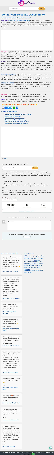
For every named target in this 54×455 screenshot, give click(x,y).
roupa (41, 270)
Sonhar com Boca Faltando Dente (10, 388)
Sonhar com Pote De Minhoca (11, 298)
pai (35, 267)
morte (31, 267)
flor (42, 263)
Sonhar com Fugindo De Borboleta (9, 312)
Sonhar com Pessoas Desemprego (23, 14)
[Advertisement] (27, 40)
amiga (33, 256)
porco (34, 270)
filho (38, 263)
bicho (25, 258)
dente (25, 263)
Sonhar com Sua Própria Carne (11, 403)
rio (38, 270)
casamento (25, 261)
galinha (27, 265)
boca (28, 258)
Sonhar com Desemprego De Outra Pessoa (18, 114)
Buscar (41, 8)
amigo (36, 256)
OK (33, 454)
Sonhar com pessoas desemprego (19, 20)
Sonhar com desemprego (8, 74)
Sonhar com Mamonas (9, 446)
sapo (29, 272)
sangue (25, 272)
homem (37, 265)
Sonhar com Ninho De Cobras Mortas (11, 329)
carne (41, 258)
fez (35, 263)
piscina (32, 270)
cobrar (37, 261)
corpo (41, 261)
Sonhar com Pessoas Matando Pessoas (17, 121)
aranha (39, 256)
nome (34, 267)
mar (41, 265)
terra (31, 272)
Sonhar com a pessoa (7, 82)
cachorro (36, 258)
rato (36, 270)
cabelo (31, 258)
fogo (25, 265)
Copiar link (27, 236)
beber (42, 256)
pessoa (5, 158)
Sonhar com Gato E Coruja (10, 271)
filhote (40, 263)
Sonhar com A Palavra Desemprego (16, 120)
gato (30, 265)
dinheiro (29, 263)
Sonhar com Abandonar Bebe (11, 420)
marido (25, 267)
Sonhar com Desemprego (13, 116)
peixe (38, 267)
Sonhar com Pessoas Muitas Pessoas (16, 123)
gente (33, 265)
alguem (29, 256)
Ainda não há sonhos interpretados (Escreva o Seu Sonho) (16, 17)
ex (32, 263)
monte (28, 267)
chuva (32, 261)
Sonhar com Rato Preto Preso (11, 346)
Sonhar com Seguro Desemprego (15, 118)
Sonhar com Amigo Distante (10, 372)
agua (25, 256)
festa (34, 263)
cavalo (29, 261)
